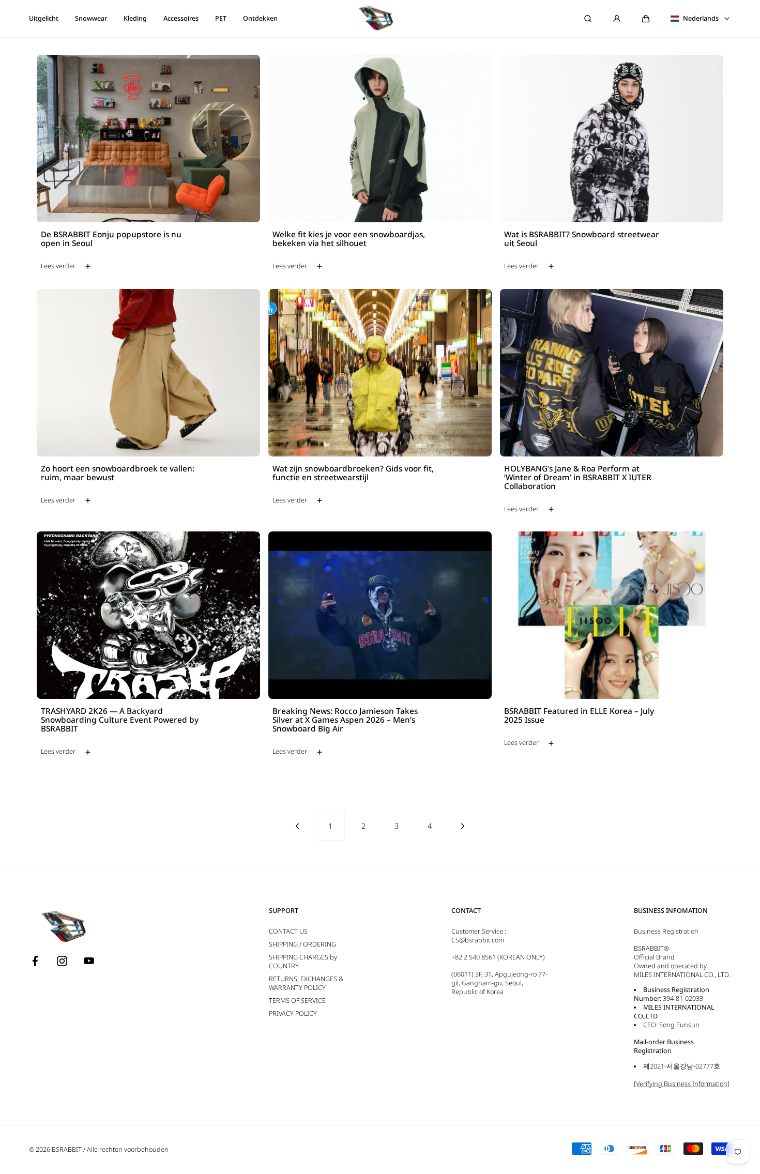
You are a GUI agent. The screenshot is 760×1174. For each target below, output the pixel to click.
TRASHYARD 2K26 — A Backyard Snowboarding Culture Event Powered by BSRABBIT (120, 720)
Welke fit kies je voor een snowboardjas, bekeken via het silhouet (348, 239)
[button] (646, 18)
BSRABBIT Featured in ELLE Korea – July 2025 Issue (579, 716)
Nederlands (701, 18)
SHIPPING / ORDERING (302, 944)
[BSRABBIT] (380, 18)
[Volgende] (462, 826)
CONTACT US (288, 931)
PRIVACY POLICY (293, 1013)
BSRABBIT (67, 1149)
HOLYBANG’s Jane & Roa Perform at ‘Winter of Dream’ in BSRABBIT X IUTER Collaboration (577, 478)
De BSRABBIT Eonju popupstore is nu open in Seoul (111, 239)
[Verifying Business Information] (681, 1083)
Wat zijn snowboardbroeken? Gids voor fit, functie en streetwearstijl (353, 473)
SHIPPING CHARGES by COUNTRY (303, 961)
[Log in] (617, 18)
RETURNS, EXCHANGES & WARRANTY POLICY (306, 983)
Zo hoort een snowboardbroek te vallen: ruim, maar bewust (117, 473)
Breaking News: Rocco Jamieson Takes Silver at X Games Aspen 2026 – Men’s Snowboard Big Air (345, 720)
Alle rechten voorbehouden (128, 1149)
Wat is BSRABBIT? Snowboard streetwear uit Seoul (581, 239)
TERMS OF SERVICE (297, 1000)
